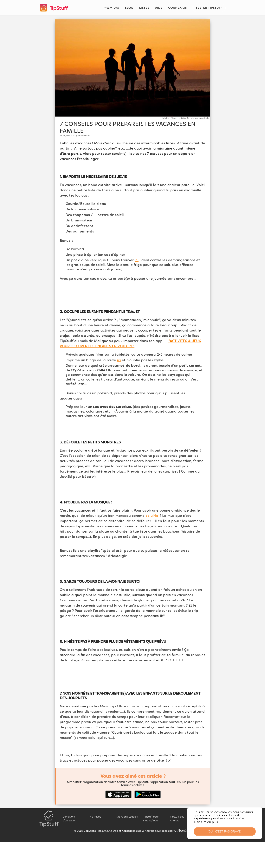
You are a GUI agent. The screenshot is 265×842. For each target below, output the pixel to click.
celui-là (151, 515)
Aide (158, 8)
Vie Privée (95, 816)
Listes (144, 8)
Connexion (177, 8)
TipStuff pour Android (177, 818)
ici (137, 260)
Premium (111, 8)
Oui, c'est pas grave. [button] (224, 831)
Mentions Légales (127, 816)
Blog (129, 8)
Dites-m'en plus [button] (206, 822)
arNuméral (182, 830)
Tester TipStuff (209, 8)
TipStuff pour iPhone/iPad (150, 818)
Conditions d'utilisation (69, 818)
